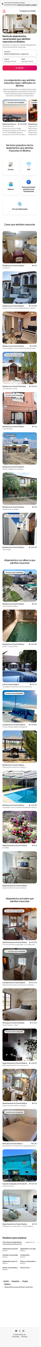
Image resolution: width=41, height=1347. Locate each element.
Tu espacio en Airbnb (27, 11)
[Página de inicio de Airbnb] (4, 11)
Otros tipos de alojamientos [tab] (12, 1242)
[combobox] (19, 54)
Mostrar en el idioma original (27, 5)
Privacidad (15, 1337)
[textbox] (11, 61)
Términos (24, 1337)
